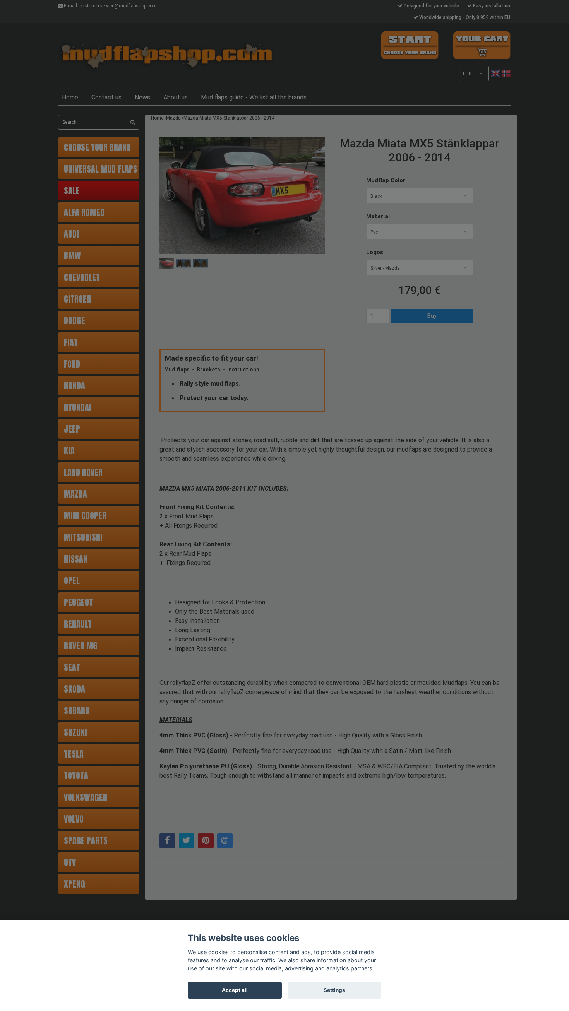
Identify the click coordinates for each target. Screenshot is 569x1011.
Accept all (235, 990)
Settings (334, 990)
